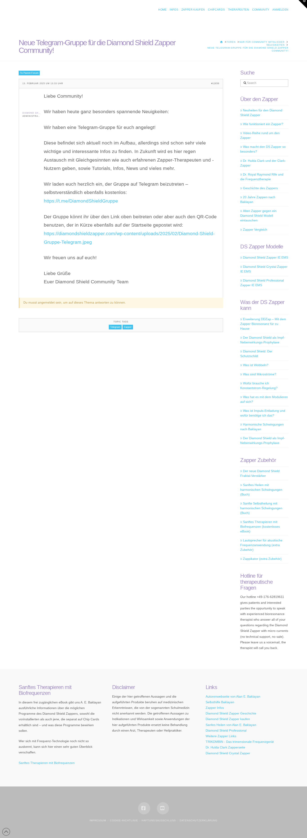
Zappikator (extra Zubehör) (262, 559)
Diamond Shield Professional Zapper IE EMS (262, 283)
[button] (302, 4)
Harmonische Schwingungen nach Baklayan (261, 427)
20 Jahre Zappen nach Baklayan (257, 199)
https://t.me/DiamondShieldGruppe (81, 200)
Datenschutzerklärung (199, 820)
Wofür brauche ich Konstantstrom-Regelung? (259, 385)
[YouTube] (163, 808)
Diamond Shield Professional (226, 730)
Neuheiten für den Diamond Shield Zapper (261, 112)
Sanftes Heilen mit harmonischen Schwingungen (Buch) (261, 489)
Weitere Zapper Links (221, 736)
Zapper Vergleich (255, 229)
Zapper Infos (215, 708)
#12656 (215, 84)
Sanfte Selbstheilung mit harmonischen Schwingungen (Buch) (261, 508)
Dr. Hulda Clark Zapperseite (225, 747)
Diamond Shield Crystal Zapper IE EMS (263, 269)
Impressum (97, 820)
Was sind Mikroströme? (259, 374)
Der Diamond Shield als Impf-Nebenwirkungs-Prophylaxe (262, 340)
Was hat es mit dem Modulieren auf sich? (264, 399)
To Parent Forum (29, 73)
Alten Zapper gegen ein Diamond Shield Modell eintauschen (258, 215)
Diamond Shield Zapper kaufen (228, 719)
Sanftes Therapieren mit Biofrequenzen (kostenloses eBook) (260, 526)
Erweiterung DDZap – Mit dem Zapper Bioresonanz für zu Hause (263, 323)
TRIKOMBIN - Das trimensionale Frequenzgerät (240, 741)
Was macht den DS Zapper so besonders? (262, 149)
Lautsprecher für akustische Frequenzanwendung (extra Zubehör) (261, 545)
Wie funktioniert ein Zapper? (263, 124)
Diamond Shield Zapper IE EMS (265, 257)
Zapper (128, 327)
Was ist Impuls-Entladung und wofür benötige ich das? (262, 413)
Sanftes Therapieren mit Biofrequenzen (47, 763)
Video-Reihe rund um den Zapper (259, 135)
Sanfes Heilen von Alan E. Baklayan (231, 725)
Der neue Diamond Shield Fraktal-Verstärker (259, 473)
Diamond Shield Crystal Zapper (228, 753)
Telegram (115, 327)
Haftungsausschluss (159, 820)
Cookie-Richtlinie (124, 820)
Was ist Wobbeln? (255, 365)
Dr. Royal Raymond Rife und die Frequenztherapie (261, 177)
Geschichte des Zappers (260, 188)
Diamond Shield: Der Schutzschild (256, 353)
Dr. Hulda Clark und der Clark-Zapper (263, 163)
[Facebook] (144, 808)
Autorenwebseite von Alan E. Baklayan (233, 696)
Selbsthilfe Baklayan (220, 702)
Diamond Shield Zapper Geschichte (231, 713)
